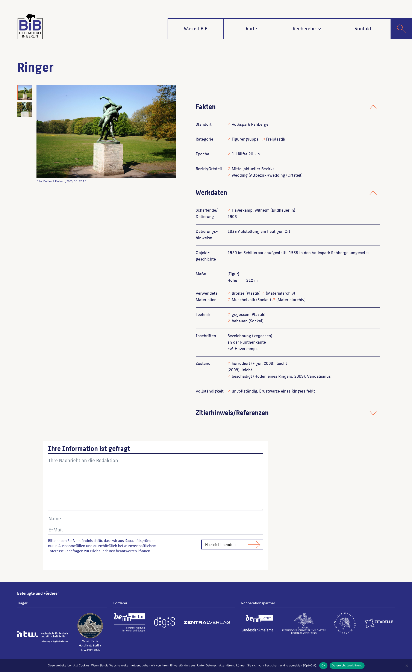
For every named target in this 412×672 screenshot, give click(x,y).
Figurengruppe (245, 139)
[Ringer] (106, 131)
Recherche (304, 28)
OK (323, 665)
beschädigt (242, 376)
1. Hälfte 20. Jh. (246, 153)
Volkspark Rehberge (250, 124)
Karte (251, 28)
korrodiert (241, 363)
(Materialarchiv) (280, 293)
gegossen (240, 314)
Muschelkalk (243, 299)
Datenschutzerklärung (347, 665)
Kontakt (362, 28)
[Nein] (406, 665)
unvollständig (244, 391)
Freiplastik (275, 139)
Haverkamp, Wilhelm (251, 210)
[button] (319, 29)
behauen (240, 320)
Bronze (238, 293)
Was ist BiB (196, 28)
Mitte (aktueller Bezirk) (253, 168)
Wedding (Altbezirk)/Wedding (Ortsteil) (267, 175)
